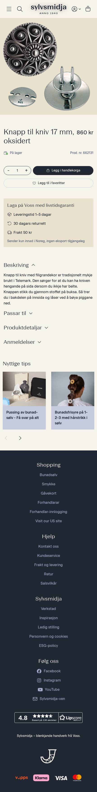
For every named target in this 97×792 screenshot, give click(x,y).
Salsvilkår (49, 583)
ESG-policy (48, 646)
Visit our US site (48, 521)
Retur (48, 574)
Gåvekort (48, 493)
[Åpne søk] (19, 9)
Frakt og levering (48, 565)
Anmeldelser (19, 342)
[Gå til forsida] (48, 9)
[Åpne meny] (9, 9)
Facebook (52, 671)
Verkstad (48, 609)
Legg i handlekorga (66, 170)
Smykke (48, 484)
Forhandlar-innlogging (48, 512)
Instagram (52, 680)
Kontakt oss (48, 546)
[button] (48, 717)
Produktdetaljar (23, 327)
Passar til (15, 313)
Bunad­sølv (48, 475)
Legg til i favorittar (51, 183)
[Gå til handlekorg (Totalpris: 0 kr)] (88, 9)
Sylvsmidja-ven (52, 699)
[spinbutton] (17, 170)
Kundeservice (48, 556)
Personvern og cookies (48, 636)
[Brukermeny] (76, 9)
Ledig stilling (48, 627)
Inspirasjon (48, 618)
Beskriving (16, 265)
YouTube (52, 689)
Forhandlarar (48, 502)
